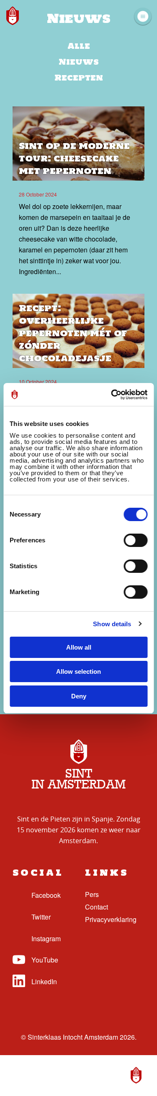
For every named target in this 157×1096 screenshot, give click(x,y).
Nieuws (79, 61)
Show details (112, 624)
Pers (92, 894)
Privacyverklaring (110, 919)
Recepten (78, 77)
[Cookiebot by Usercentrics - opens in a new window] (111, 394)
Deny (78, 696)
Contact (96, 907)
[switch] (135, 540)
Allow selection (78, 671)
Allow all (78, 647)
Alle (78, 46)
